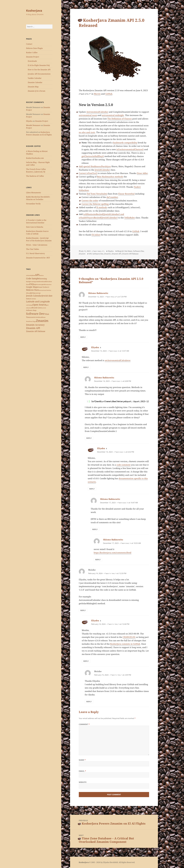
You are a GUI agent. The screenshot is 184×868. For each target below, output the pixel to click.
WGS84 (36, 317)
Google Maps (32, 287)
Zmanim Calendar (35, 82)
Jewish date (47, 295)
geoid (43, 284)
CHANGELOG (129, 637)
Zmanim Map (33, 87)
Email (82, 771)
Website (82, 782)
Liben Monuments (33, 192)
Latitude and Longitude (38, 301)
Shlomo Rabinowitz (98, 293)
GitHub (108, 93)
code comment (123, 464)
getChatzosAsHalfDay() (93, 156)
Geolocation (48, 284)
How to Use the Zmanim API (39, 69)
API (37, 275)
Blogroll (120, 251)
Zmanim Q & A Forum (36, 91)
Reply (83, 337)
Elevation (49, 281)
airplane (32, 275)
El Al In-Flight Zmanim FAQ (39, 65)
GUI (48, 287)
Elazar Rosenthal (126, 193)
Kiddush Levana (31, 299)
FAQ (32, 284)
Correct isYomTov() (88, 173)
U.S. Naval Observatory (35, 253)
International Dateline (45, 290)
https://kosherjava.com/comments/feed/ (112, 552)
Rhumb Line (36, 308)
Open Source (39, 304)
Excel (28, 284)
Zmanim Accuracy (35, 324)
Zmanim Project (32, 57)
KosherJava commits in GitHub (125, 644)
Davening (43, 278)
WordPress (41, 317)
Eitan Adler (142, 173)
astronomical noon (88, 115)
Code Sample (32, 278)
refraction (29, 308)
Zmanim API (33, 328)
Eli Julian (95, 234)
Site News (128, 251)
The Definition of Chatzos (119, 118)
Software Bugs (31, 310)
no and (87, 132)
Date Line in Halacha (34, 227)
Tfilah (47, 314)
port (47, 305)
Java (32, 293)
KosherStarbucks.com (35, 158)
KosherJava (34, 10)
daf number (112, 197)
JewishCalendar (102, 169)
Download (42, 281)
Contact (29, 44)
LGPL (27, 305)
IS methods (101, 207)
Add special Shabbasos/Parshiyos (95, 166)
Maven (97, 93)
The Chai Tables (32, 249)
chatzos (41, 275)
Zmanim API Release (35, 331)
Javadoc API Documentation (39, 74)
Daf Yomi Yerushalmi (97, 193)
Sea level (43, 308)
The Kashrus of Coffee (35, 176)
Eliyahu (29, 121)
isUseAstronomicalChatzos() (130, 149)
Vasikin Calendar (35, 78)
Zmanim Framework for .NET (38, 258)
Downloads (32, 61)
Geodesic (39, 284)
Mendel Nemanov (33, 125)
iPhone (28, 293)
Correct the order (90, 200)
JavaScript (37, 293)
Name (82, 760)
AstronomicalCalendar (97, 111)
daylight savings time (32, 281)
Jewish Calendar (34, 295)
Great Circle (42, 287)
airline (28, 275)
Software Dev (35, 314)
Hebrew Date (32, 289)
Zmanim (42, 321)
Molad (31, 305)
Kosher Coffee (31, 52)
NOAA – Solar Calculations (36, 245)
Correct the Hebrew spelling (95, 204)
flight (35, 284)
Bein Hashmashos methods (110, 176)
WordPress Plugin (31, 321)
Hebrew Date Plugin (34, 48)
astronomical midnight (113, 115)
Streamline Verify (33, 204)
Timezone (30, 317)
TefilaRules (129, 217)
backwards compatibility (125, 142)
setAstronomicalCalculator (117, 360)
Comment (84, 724)
